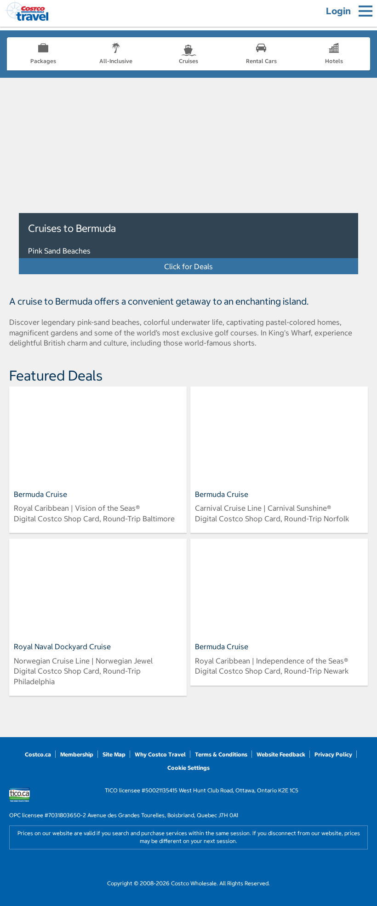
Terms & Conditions (221, 754)
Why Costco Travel (160, 754)
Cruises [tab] (188, 61)
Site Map (114, 754)
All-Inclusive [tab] (115, 61)
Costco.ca (38, 754)
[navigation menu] (365, 11)
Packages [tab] (43, 61)
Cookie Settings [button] (188, 767)
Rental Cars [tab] (261, 61)
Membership (76, 754)
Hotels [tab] (334, 61)
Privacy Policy (333, 754)
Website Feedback (281, 754)
